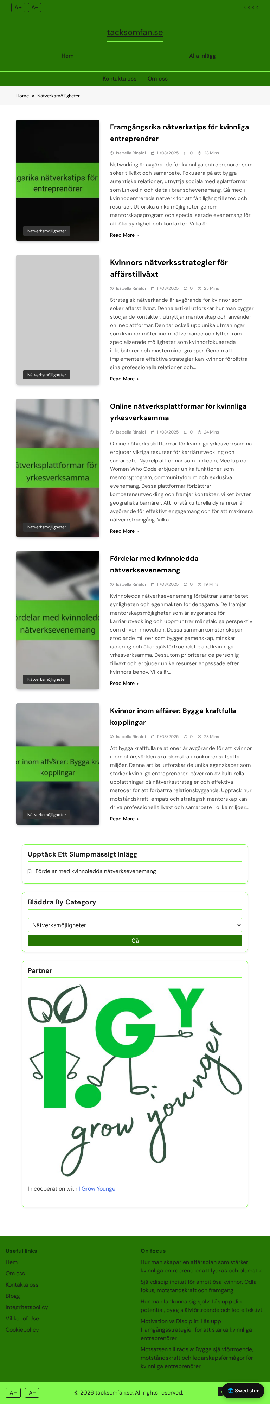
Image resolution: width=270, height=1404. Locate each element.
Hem (68, 55)
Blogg (13, 1296)
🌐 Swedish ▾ (243, 1390)
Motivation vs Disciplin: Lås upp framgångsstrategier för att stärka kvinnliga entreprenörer (196, 1330)
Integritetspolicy (27, 1307)
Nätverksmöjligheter (46, 231)
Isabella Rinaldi (131, 153)
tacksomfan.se (135, 32)
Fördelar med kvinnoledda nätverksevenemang (96, 871)
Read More (122, 235)
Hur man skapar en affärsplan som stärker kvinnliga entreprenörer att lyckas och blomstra (202, 1266)
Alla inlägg (202, 55)
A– (34, 7)
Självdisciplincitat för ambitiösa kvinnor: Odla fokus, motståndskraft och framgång (199, 1286)
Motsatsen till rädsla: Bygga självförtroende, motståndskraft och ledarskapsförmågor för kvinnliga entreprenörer (197, 1358)
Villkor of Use (22, 1318)
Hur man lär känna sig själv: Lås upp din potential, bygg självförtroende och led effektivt (201, 1306)
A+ (18, 7)
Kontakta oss (119, 78)
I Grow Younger (98, 1188)
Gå (135, 940)
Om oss (158, 78)
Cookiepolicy (22, 1329)
